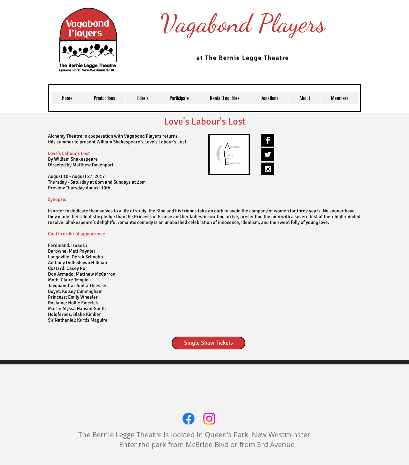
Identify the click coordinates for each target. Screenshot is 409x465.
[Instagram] (209, 419)
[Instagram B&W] (267, 169)
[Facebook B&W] (267, 140)
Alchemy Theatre (65, 136)
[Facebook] (189, 419)
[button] (142, 98)
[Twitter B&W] (267, 154)
